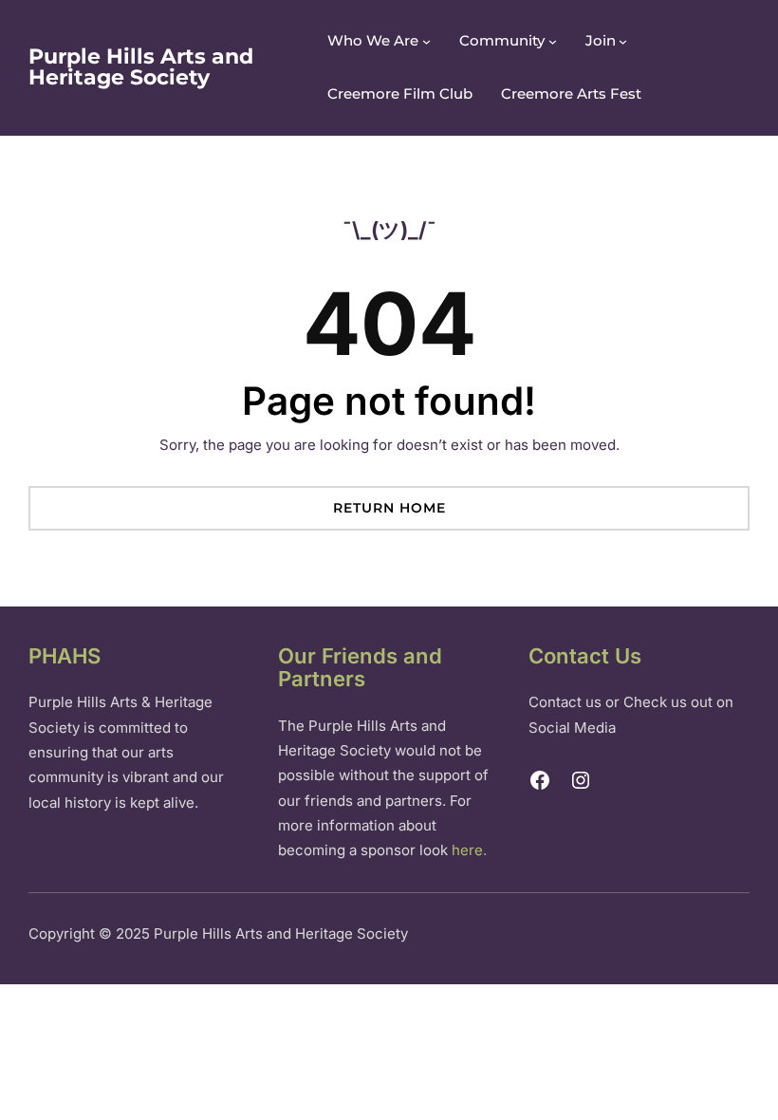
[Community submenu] (552, 41)
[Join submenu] (623, 41)
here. (469, 850)
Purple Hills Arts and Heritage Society (140, 67)
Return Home (389, 507)
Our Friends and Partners (360, 667)
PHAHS (64, 656)
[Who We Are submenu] (426, 41)
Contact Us (584, 656)
